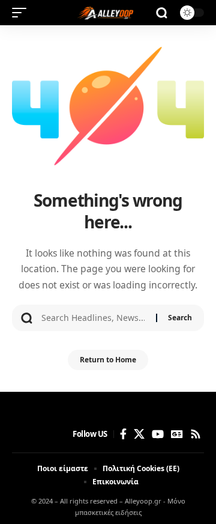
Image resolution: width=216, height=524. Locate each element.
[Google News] (177, 434)
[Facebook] (123, 434)
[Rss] (195, 434)
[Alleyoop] (108, 13)
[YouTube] (158, 434)
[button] (22, 12)
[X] (139, 434)
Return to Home (108, 360)
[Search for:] (94, 318)
